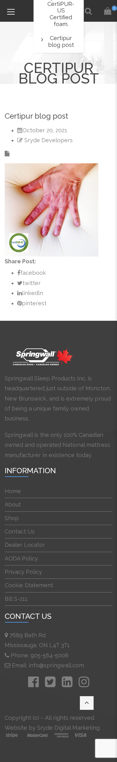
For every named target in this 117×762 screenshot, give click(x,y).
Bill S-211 (16, 599)
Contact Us (20, 531)
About (13, 504)
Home (13, 491)
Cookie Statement (29, 585)
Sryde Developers (48, 140)
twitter (31, 283)
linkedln (32, 293)
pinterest (34, 303)
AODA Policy (21, 558)
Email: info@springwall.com (48, 665)
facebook (33, 273)
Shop (12, 518)
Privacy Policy (23, 572)
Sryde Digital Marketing (68, 727)
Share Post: (20, 261)
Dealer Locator (25, 545)
